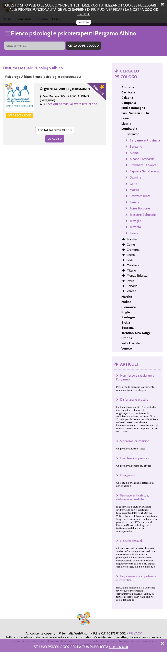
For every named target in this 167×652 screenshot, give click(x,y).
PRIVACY (135, 633)
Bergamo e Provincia (145, 140)
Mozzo (134, 190)
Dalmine (135, 177)
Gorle (133, 184)
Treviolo (135, 227)
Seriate (135, 202)
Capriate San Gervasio (145, 171)
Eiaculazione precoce (134, 458)
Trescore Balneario (143, 215)
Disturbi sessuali (131, 541)
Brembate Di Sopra (143, 165)
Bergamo (136, 146)
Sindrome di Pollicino (134, 441)
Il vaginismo (128, 475)
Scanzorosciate (140, 196)
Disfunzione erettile (134, 399)
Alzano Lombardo (142, 159)
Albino (134, 153)
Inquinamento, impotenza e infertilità (136, 578)
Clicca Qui (118, 647)
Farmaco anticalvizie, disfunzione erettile (132, 497)
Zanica (134, 233)
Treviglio (135, 221)
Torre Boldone (140, 208)
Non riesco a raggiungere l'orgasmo (135, 377)
